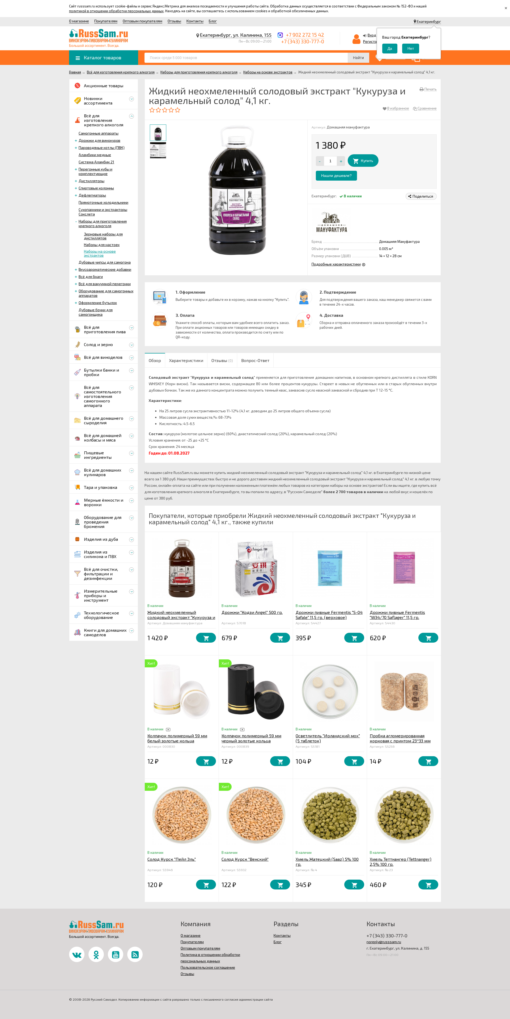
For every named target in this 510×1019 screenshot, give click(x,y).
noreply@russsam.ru (384, 941)
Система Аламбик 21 (96, 162)
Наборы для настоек (102, 244)
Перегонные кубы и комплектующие (95, 171)
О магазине (79, 21)
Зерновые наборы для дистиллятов (103, 236)
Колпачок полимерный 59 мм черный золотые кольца (251, 738)
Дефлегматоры (92, 195)
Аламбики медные (95, 154)
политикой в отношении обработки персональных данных (116, 11)
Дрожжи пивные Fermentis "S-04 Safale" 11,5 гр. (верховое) (329, 615)
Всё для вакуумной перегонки (105, 283)
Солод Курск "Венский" (245, 859)
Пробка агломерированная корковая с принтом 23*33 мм (400, 738)
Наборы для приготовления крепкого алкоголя (103, 223)
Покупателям (105, 21)
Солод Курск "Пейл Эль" (171, 859)
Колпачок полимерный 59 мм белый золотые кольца (177, 738)
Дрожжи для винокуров (99, 140)
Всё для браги (91, 276)
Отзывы (174, 21)
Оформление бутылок (98, 302)
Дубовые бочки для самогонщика (96, 312)
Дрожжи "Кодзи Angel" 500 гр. (252, 612)
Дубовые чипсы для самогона (105, 262)
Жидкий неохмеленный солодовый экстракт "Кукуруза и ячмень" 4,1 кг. (181, 617)
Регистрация (374, 41)
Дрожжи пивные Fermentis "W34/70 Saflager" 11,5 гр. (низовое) (397, 617)
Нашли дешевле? (336, 175)
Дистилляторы (91, 180)
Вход (372, 35)
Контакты (194, 21)
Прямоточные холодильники (103, 202)
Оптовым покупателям (142, 21)
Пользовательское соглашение (208, 967)
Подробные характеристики (336, 264)
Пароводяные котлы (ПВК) (102, 147)
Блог (213, 21)
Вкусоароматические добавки (105, 269)
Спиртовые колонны (96, 188)
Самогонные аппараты (98, 133)
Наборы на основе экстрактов (100, 253)
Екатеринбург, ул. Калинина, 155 (235, 35)
